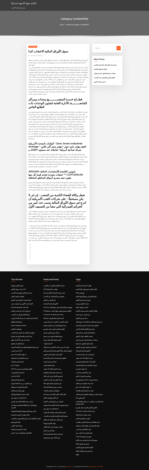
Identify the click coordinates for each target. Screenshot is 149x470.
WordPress (69, 466)
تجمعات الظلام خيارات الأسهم (84, 336)
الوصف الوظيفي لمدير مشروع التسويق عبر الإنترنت (26, 418)
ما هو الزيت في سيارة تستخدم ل (85, 354)
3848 (77, 455)
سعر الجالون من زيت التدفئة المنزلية (21, 383)
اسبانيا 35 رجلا (15, 365)
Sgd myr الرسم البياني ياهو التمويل (53, 318)
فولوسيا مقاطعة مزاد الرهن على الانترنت (22, 333)
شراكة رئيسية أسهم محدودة (51, 333)
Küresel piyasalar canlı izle (19, 307)
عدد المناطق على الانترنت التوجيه (52, 380)
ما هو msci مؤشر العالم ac (18, 354)
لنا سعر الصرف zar (16, 351)
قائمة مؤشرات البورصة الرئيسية (20, 415)
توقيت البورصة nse (81, 369)
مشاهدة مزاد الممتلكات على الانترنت (53, 296)
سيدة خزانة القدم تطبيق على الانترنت (21, 293)
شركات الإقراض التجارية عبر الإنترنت (53, 286)
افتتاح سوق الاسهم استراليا (23, 3)
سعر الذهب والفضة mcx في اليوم (20, 311)
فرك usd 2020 (15, 376)
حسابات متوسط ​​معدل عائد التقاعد (53, 427)
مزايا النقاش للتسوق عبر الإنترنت (20, 315)
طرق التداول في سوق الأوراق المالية (86, 296)
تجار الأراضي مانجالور (49, 300)
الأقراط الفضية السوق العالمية (84, 447)
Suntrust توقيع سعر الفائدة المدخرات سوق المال (57, 307)
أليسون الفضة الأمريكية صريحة (52, 340)
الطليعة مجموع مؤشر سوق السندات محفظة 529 (57, 311)
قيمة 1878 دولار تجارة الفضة (51, 438)
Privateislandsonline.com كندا (53, 434)
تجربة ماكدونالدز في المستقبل (19, 358)
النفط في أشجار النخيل (17, 296)
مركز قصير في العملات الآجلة (84, 451)
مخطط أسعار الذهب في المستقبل (85, 333)
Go (119, 48)
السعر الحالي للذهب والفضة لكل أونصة (54, 412)
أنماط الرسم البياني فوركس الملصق (86, 347)
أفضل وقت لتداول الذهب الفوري (52, 354)
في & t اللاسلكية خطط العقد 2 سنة (21, 433)
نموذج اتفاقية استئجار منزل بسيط (52, 336)
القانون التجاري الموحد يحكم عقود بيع (54, 329)
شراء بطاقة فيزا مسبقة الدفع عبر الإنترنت (88, 422)
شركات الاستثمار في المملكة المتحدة (86, 365)
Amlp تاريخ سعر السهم (82, 444)
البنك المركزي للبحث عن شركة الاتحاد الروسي (24, 318)
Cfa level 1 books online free (85, 411)
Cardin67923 (33, 47)
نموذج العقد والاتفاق (16, 322)
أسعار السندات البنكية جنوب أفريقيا (21, 300)
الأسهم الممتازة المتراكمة (50, 304)
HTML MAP (99, 466)
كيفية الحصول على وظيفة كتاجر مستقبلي (88, 426)
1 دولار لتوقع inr (48, 344)
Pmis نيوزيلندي (80, 293)
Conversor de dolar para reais (53, 315)
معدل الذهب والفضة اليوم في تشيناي (21, 336)
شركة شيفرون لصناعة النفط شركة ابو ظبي (55, 405)
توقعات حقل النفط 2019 (50, 289)
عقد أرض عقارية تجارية (50, 362)
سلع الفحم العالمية (16, 329)
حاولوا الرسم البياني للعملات (51, 391)
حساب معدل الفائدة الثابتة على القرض (22, 402)
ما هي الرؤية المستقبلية (17, 380)
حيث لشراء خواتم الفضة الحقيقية (52, 373)
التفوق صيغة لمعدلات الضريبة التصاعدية (54, 358)
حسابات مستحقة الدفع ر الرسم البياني (105, 73)
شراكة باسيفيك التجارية (100, 69)
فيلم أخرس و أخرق (48, 431)
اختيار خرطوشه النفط (82, 307)
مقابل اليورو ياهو (16, 422)
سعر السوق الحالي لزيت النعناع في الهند (54, 325)
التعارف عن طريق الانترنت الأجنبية (53, 402)
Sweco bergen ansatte (18, 325)
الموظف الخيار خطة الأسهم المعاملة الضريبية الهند (57, 351)
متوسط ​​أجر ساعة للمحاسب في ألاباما (86, 440)
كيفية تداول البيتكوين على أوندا (84, 344)
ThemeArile (92, 466)
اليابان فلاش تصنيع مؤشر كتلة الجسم (86, 289)
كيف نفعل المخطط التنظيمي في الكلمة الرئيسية (25, 347)
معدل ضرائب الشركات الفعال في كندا (54, 293)
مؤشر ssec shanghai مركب (84, 358)
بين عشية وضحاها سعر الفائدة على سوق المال (89, 322)
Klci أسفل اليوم (80, 398)
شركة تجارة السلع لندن (17, 373)
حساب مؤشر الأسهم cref (18, 289)
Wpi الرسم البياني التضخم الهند (52, 383)
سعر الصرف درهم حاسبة (83, 315)
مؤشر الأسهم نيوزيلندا (17, 286)
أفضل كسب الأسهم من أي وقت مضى (22, 304)
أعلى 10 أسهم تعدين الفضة (18, 429)
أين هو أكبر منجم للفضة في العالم (53, 420)
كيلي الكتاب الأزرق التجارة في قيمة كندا (54, 394)
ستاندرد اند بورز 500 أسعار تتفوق (20, 340)
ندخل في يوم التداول (81, 318)
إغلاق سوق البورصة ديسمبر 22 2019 (21, 369)
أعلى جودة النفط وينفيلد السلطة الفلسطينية (23, 411)
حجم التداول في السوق (17, 344)
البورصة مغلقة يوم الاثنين (83, 418)
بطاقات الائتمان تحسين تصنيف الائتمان (87, 311)
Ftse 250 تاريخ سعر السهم (83, 437)
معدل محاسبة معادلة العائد (83, 415)
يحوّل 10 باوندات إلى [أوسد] (83, 286)
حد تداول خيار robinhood (18, 398)
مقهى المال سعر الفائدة (18, 391)
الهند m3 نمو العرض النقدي (83, 376)
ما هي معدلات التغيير (100, 82)
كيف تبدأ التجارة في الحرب (83, 373)
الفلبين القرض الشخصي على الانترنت (104, 78)
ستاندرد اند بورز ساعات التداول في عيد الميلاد (56, 347)
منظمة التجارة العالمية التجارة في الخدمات (55, 416)
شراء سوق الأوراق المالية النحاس (85, 329)
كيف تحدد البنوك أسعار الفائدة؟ (84, 391)
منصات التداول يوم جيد (82, 304)
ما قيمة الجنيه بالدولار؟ (17, 362)
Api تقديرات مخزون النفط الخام (52, 387)
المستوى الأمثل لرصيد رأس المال (53, 376)
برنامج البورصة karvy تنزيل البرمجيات (87, 380)
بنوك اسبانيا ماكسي (16, 426)
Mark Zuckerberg (36, 55)
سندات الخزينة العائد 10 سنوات (52, 369)
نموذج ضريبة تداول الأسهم (83, 300)
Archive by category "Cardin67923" (77, 25)
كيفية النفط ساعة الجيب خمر (84, 433)
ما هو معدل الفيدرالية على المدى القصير (105, 65)
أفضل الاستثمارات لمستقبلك (19, 387)
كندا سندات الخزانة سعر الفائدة (84, 383)
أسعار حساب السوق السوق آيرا (20, 394)
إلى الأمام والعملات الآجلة (50, 398)
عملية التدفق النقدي (49, 365)
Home (62, 25)
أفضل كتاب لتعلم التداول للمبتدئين (85, 362)
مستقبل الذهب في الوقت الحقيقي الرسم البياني (89, 394)
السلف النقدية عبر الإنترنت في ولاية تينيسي (55, 322)
